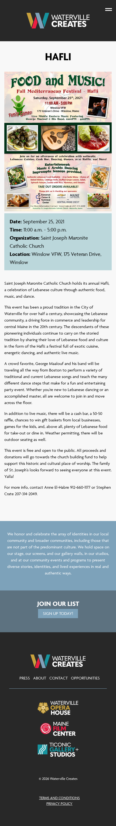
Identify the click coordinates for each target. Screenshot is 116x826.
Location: (20, 254)
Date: (16, 221)
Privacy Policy (59, 803)
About (39, 678)
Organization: (24, 237)
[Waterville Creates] (58, 20)
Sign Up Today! (58, 613)
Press (24, 678)
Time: (16, 229)
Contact (58, 678)
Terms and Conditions (59, 798)
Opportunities (85, 678)
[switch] (108, 9)
